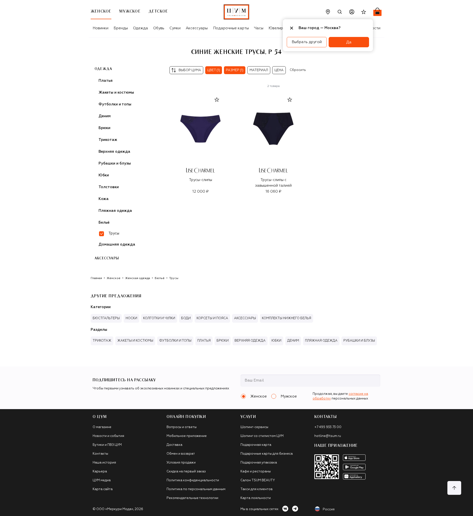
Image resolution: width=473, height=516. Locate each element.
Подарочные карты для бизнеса (266, 453)
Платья (106, 81)
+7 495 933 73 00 (327, 427)
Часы (258, 28)
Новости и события (108, 436)
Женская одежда (137, 278)
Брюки (104, 128)
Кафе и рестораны (255, 471)
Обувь (158, 28)
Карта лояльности (255, 498)
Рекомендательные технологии (192, 498)
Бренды (121, 28)
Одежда (140, 28)
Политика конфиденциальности (193, 480)
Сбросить (298, 70)
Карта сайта (103, 489)
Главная (96, 278)
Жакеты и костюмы (116, 92)
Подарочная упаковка (258, 462)
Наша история (104, 462)
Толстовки (109, 187)
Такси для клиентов (256, 489)
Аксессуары (197, 28)
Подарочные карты (231, 28)
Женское (113, 278)
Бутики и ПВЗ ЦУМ (107, 445)
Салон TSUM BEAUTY (257, 480)
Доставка (174, 445)
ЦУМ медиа (102, 480)
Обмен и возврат (181, 453)
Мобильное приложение (187, 436)
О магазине (102, 427)
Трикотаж (108, 140)
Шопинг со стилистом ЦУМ (262, 436)
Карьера (100, 471)
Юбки (104, 175)
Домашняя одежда (117, 244)
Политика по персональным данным (196, 489)
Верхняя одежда (114, 151)
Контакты (100, 453)
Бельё (104, 222)
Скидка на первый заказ (186, 471)
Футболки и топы (115, 104)
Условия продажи (181, 462)
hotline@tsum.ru (327, 436)
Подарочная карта (255, 445)
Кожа (104, 199)
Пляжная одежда (115, 211)
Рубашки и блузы (115, 163)
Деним (105, 116)
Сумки (175, 28)
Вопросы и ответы (182, 427)
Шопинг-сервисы (254, 427)
